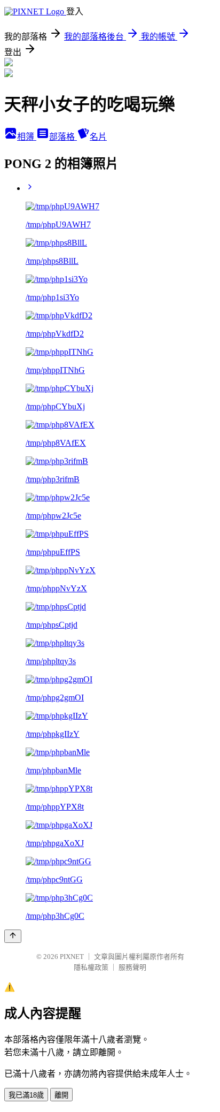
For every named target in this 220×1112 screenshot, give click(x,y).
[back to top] (12, 936)
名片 (98, 136)
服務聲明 (132, 967)
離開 (61, 1095)
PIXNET (72, 957)
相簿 (26, 136)
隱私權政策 (91, 967)
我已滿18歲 (26, 1095)
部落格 (63, 136)
